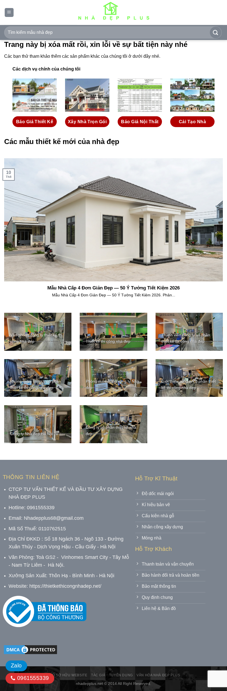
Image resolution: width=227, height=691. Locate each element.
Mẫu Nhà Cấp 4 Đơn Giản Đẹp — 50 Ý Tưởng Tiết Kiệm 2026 (113, 288)
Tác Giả (98, 675)
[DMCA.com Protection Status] (30, 649)
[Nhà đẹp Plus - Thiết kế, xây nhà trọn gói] (113, 12)
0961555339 (32, 678)
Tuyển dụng (121, 675)
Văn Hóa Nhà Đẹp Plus (158, 675)
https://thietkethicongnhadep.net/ (65, 586)
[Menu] (9, 12)
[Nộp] (215, 32)
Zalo (16, 665)
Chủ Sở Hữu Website (67, 675)
